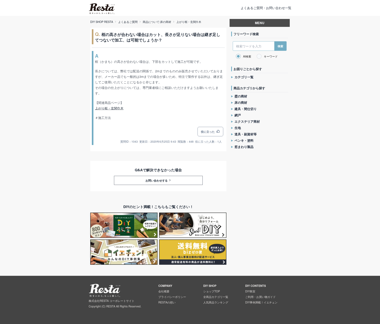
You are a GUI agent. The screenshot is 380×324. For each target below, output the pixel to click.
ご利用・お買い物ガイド (260, 297)
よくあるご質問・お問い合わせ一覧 (266, 8)
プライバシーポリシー (172, 297)
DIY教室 (250, 291)
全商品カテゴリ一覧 (215, 297)
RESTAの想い (167, 302)
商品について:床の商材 (157, 22)
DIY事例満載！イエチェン (261, 302)
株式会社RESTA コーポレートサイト (111, 301)
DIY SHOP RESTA (101, 22)
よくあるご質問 (128, 22)
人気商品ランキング (215, 302)
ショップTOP (211, 291)
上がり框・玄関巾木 (188, 22)
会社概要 (163, 291)
